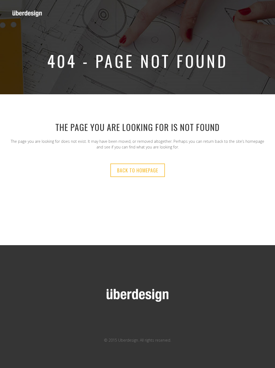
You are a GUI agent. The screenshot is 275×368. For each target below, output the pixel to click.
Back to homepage (137, 170)
